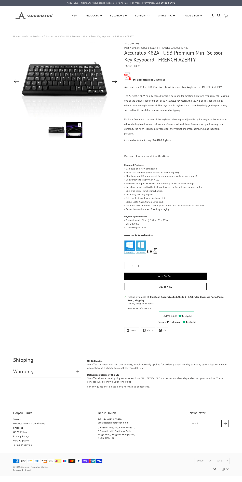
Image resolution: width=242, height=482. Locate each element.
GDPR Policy (20, 432)
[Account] (211, 15)
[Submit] (225, 423)
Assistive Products (32, 36)
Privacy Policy (21, 436)
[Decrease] (126, 265)
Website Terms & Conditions (29, 423)
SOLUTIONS (117, 15)
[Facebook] (219, 469)
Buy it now (165, 286)
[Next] (114, 81)
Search (17, 419)
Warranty (23, 371)
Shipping (23, 359)
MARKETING (165, 15)
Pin (164, 330)
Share (150, 330)
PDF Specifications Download (148, 79)
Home (16, 36)
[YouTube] (227, 469)
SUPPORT (141, 15)
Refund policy (21, 440)
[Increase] (138, 265)
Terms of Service (22, 445)
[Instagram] (223, 469)
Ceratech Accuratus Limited (34, 467)
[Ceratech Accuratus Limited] (33, 15)
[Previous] (16, 81)
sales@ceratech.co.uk (117, 422)
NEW (75, 15)
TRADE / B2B (191, 15)
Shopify (28, 470)
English (201, 461)
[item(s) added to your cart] (226, 15)
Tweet (133, 330)
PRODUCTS (92, 15)
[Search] (219, 15)
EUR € (219, 461)
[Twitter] (214, 469)
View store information (139, 308)
